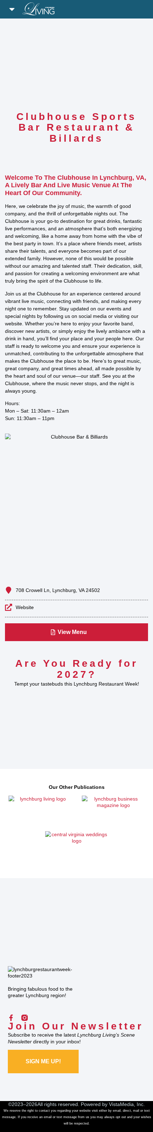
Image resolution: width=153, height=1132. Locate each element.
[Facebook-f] (11, 1018)
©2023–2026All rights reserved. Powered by (58, 1104)
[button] (12, 9)
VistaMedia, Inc (126, 1104)
